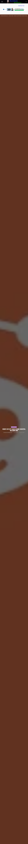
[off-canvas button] (2, 1)
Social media (13, 427)
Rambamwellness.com (8, 432)
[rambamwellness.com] (14, 1)
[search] (26, 1)
